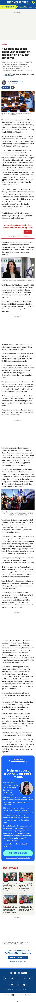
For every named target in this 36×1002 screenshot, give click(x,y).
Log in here (23, 961)
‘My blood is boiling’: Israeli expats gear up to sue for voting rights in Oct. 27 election (26, 908)
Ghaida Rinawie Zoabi (22, 942)
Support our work (18, 853)
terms (26, 236)
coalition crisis (6, 944)
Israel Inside (11, 942)
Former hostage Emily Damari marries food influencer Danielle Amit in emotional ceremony (25, 887)
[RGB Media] (14, 995)
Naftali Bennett (15, 944)
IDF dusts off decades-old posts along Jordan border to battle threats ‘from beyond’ (10, 909)
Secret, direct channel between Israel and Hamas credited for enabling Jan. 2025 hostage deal (10, 887)
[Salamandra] (28, 994)
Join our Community (8, 7)
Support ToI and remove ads (27, 7)
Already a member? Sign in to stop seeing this (18, 858)
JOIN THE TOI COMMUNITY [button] (18, 957)
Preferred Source (9, 75)
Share (7, 87)
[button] (33, 2)
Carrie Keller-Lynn (15, 81)
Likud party (23, 944)
